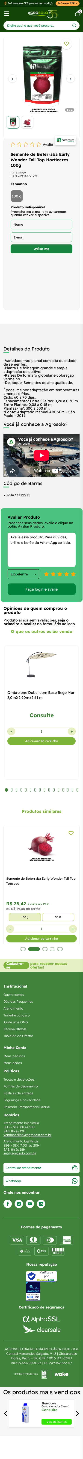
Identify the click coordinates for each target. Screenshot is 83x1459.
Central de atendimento (23, 1168)
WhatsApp (13, 1181)
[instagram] (19, 1204)
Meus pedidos (14, 1056)
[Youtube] (30, 1204)
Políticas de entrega (18, 1093)
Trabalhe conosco (16, 1015)
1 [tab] (23, 949)
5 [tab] (60, 949)
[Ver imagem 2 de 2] (27, 122)
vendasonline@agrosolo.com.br (27, 1135)
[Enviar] (74, 25)
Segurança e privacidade (21, 1100)
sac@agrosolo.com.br (19, 1153)
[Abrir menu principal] (6, 13)
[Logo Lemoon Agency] (41, 1374)
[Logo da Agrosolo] (42, 13)
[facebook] (7, 1204)
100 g (16, 196)
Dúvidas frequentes (18, 1001)
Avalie (48, 144)
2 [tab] (34, 949)
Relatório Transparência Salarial (26, 1107)
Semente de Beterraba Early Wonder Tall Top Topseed (41, 881)
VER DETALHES (57, 1421)
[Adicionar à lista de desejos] (66, 43)
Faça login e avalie (41, 589)
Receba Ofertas (15, 1029)
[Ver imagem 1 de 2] (13, 122)
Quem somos (13, 995)
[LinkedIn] (41, 1204)
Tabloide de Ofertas (18, 1036)
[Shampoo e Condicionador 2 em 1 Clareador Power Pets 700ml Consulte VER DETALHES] (25, 1423)
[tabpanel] (41, 86)
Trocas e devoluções (18, 1079)
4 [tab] (52, 949)
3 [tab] (44, 949)
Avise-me (41, 249)
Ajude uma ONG (15, 1022)
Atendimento (13, 1008)
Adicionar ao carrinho (41, 741)
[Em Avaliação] (33, 1291)
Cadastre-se (15, 965)
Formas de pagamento (20, 1086)
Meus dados (12, 1063)
